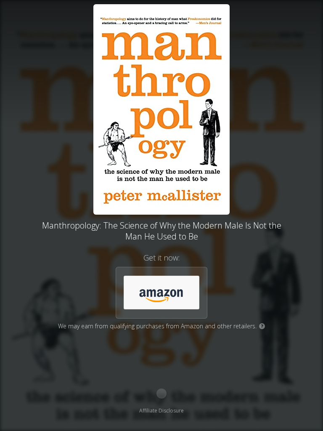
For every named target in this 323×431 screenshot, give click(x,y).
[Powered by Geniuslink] (161, 393)
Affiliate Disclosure (161, 410)
